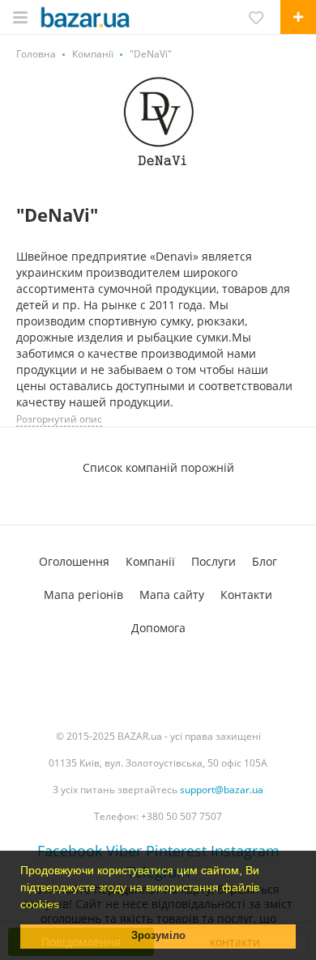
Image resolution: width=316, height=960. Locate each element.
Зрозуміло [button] (158, 935)
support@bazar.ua (221, 789)
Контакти (246, 594)
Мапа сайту (171, 594)
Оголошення (74, 561)
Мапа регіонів (83, 594)
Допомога (158, 627)
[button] (64, 905)
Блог (264, 561)
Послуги (213, 561)
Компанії (150, 561)
